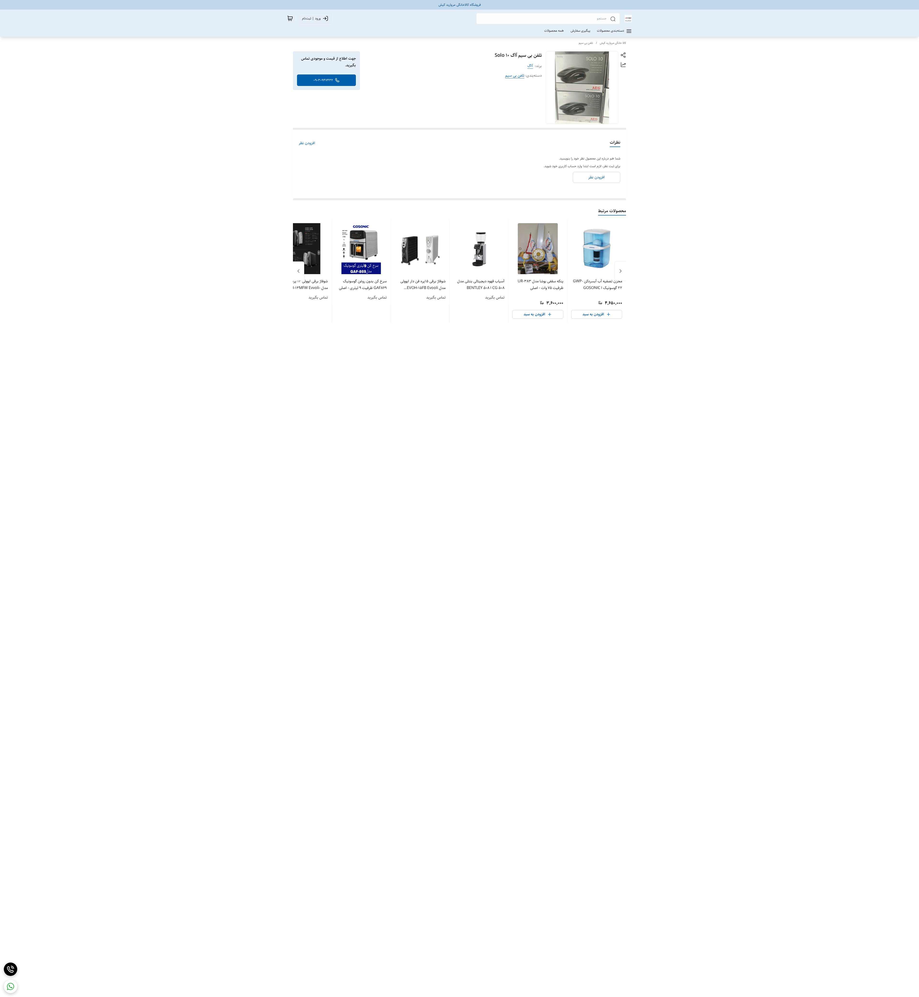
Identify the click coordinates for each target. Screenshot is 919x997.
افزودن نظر (307, 143)
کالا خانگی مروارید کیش (613, 43)
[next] (298, 271)
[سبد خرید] (290, 18)
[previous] (620, 271)
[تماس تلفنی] (10, 969)
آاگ (530, 66)
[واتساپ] (10, 986)
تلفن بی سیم (586, 43)
